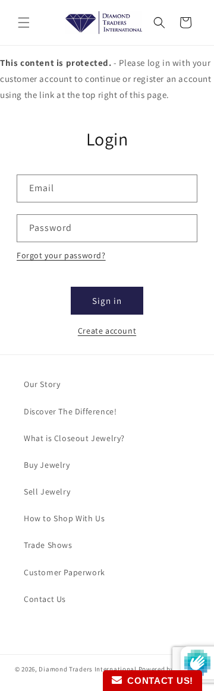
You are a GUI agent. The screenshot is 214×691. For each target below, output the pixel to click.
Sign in (107, 300)
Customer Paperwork (64, 572)
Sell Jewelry (47, 491)
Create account (107, 330)
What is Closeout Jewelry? (74, 438)
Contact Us (45, 599)
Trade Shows (48, 545)
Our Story (42, 384)
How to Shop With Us (64, 518)
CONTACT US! (157, 681)
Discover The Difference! (70, 411)
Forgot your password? (61, 255)
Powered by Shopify (169, 669)
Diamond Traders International (87, 669)
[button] (24, 22)
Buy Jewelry (47, 464)
